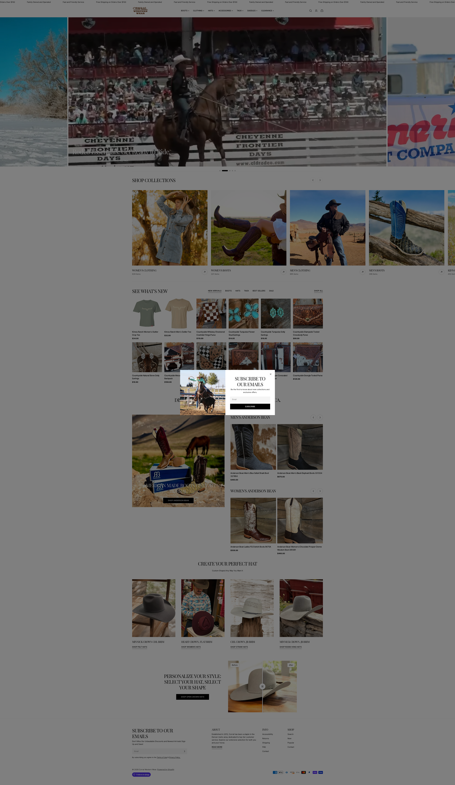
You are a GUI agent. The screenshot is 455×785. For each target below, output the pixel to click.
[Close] (270, 374)
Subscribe (250, 406)
